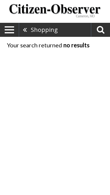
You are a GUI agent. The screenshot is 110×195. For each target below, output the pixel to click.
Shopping (44, 30)
